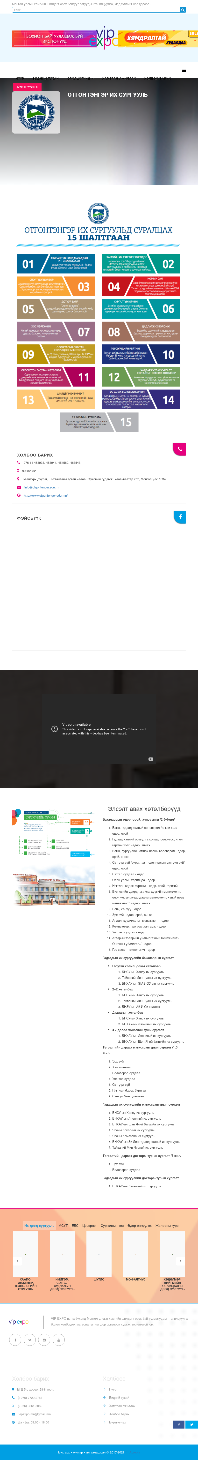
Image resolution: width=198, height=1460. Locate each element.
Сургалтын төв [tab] (112, 1225)
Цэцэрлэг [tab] (89, 1225)
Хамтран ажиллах (119, 78)
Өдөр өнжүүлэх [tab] (139, 1225)
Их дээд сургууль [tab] (39, 1225)
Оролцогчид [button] (78, 78)
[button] (17, 1261)
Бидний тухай (46, 78)
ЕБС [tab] (75, 1225)
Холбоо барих (157, 78)
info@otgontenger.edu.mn (42, 487)
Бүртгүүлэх (27, 87)
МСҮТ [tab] (63, 1225)
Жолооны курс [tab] (167, 1225)
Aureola (134, 1452)
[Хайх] (183, 9)
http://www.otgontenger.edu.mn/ (46, 495)
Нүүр (20, 78)
